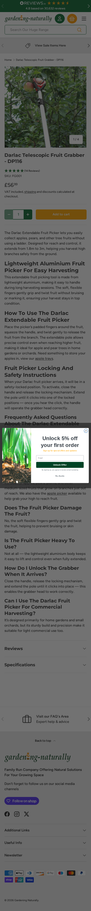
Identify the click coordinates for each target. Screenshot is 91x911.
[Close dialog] (86, 431)
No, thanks (59, 476)
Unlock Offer (60, 465)
